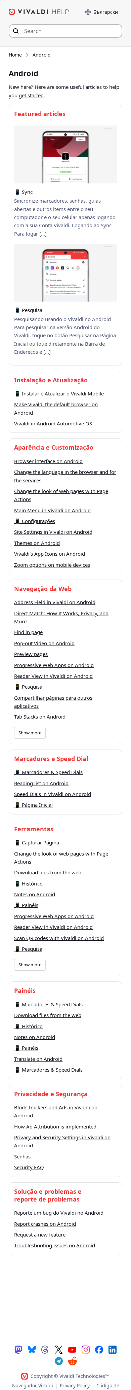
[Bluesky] (32, 1349)
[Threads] (45, 1349)
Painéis (25, 990)
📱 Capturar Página (36, 842)
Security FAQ (29, 1167)
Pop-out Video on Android (44, 643)
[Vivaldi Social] (18, 1349)
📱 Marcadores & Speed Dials (48, 772)
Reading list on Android (41, 783)
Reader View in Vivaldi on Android (53, 675)
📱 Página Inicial (33, 804)
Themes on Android (37, 543)
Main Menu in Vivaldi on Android (52, 510)
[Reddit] (72, 1361)
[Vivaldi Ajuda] (39, 12)
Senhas (22, 1156)
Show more (29, 733)
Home (15, 54)
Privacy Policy (75, 1385)
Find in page (28, 632)
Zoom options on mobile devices (52, 564)
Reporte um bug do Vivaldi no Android (58, 1212)
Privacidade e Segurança (51, 1094)
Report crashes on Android (45, 1223)
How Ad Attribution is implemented (55, 1126)
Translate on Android (38, 1058)
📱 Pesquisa (28, 686)
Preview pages (31, 654)
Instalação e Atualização (51, 380)
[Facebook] (99, 1349)
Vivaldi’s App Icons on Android (49, 553)
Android (42, 54)
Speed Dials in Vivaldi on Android (52, 794)
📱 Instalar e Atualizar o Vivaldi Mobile (59, 393)
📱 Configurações (34, 521)
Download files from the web (47, 872)
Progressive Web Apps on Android (54, 665)
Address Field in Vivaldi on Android (54, 602)
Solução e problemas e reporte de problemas (48, 1195)
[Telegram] (59, 1360)
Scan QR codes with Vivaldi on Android (59, 938)
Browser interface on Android (48, 461)
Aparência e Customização (53, 447)
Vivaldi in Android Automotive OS (53, 423)
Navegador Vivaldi (32, 1385)
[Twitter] (59, 1349)
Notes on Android (34, 894)
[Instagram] (86, 1349)
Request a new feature (40, 1234)
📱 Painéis (26, 905)
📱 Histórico (28, 883)
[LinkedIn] (112, 1349)
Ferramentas (33, 829)
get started (31, 95)
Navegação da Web (43, 589)
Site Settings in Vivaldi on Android (53, 531)
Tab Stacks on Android (40, 716)
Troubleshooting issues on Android (54, 1245)
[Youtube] (72, 1349)
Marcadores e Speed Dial (51, 759)
